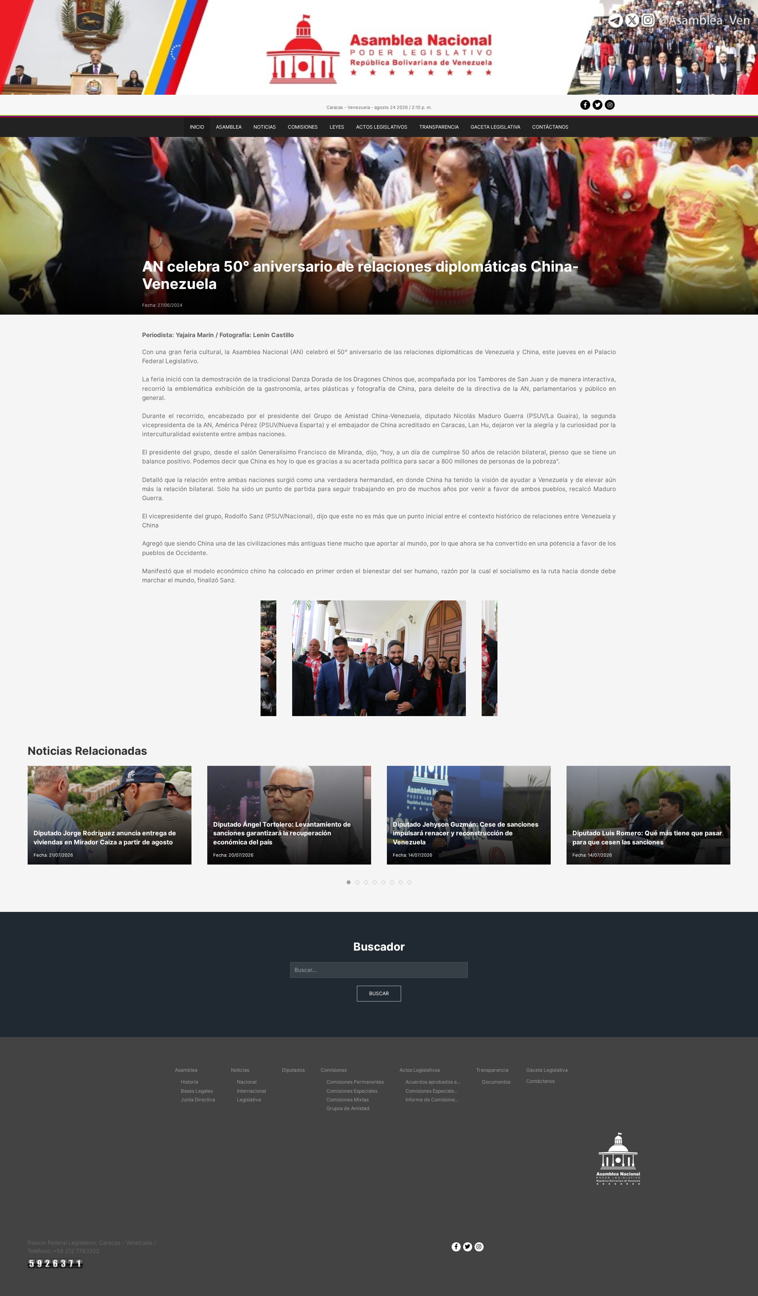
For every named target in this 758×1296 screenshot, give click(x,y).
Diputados (293, 1070)
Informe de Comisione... (431, 1100)
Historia (189, 1082)
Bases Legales (197, 1091)
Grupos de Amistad (348, 1108)
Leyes (337, 127)
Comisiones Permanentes (355, 1082)
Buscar (379, 993)
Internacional (251, 1091)
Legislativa (249, 1100)
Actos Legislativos (381, 127)
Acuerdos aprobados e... (432, 1082)
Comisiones (303, 127)
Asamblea (229, 127)
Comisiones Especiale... (431, 1091)
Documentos (496, 1082)
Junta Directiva (198, 1100)
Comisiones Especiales (351, 1091)
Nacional (247, 1082)
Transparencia (439, 127)
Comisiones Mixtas (347, 1100)
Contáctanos (550, 127)
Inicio (197, 127)
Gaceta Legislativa (495, 127)
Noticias (264, 127)
